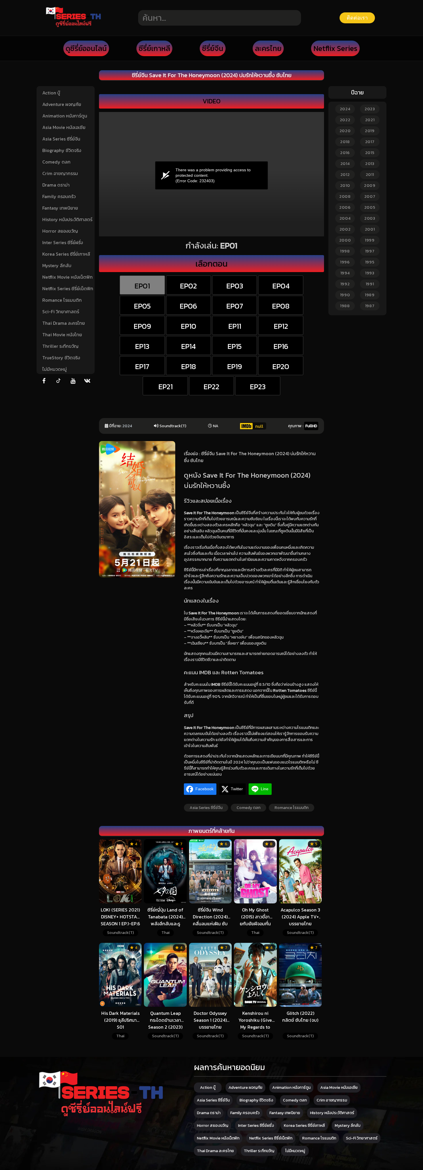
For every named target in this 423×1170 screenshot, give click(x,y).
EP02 (188, 285)
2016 (345, 153)
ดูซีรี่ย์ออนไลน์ (86, 48)
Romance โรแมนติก (62, 300)
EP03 (234, 285)
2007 (370, 196)
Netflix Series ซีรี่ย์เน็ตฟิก (67, 288)
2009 (370, 186)
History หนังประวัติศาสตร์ (67, 219)
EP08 (280, 306)
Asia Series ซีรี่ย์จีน (61, 138)
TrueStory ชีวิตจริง (61, 357)
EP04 (280, 285)
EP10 (188, 326)
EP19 (234, 366)
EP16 (280, 346)
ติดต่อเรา (357, 17)
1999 (370, 240)
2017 (370, 142)
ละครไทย (268, 48)
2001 (370, 229)
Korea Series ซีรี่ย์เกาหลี (66, 253)
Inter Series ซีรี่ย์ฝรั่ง (62, 242)
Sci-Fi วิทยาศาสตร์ (60, 311)
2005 (370, 207)
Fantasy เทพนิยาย (60, 207)
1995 (370, 262)
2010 (345, 186)
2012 (345, 175)
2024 (127, 426)
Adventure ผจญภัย (61, 104)
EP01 (142, 285)
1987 (370, 306)
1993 (369, 273)
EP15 (234, 346)
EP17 (142, 366)
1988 (345, 306)
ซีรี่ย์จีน (212, 48)
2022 (345, 120)
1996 (345, 262)
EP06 (188, 306)
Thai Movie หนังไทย (62, 334)
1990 (345, 295)
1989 (370, 295)
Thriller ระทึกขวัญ (60, 346)
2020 (345, 131)
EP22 (211, 386)
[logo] (73, 26)
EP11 (234, 326)
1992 (345, 284)
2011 (370, 175)
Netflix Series (335, 48)
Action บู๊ (51, 92)
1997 (370, 251)
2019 (370, 131)
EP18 (188, 366)
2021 (370, 120)
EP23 (258, 386)
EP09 (142, 326)
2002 (345, 229)
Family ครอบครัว (59, 196)
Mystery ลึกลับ (56, 265)
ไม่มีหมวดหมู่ (54, 369)
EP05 (142, 306)
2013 (369, 164)
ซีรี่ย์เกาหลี (154, 48)
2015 (370, 153)
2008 (345, 196)
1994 (345, 273)
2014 (345, 164)
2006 (345, 207)
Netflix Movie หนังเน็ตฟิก (67, 276)
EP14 (188, 346)
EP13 (142, 346)
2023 (370, 109)
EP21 (165, 386)
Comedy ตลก (56, 161)
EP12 (281, 326)
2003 (369, 218)
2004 (345, 218)
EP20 (280, 366)
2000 (345, 240)
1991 (370, 284)
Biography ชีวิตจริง (61, 150)
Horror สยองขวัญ (60, 230)
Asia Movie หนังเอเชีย (63, 127)
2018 (345, 142)
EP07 (234, 306)
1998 (345, 251)
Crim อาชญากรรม (60, 173)
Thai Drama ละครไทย (63, 323)
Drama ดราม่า (56, 184)
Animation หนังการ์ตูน (64, 115)
